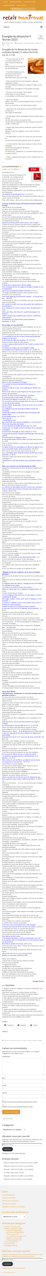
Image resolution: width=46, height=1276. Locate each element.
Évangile (34, 1040)
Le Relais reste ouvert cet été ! (14, 1172)
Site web (4, 1092)
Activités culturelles (10, 1226)
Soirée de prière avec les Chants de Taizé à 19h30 (21, 1163)
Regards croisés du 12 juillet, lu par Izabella (18, 1176)
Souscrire (7, 1149)
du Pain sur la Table (13, 1232)
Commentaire (6, 1056)
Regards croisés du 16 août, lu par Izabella (18, 1166)
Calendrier (7, 1243)
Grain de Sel (10, 1234)
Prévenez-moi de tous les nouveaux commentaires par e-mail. (19, 1102)
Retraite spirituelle (12, 1240)
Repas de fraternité (8, 1198)
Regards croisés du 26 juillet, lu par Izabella (18, 1169)
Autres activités (9, 1242)
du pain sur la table (12, 167)
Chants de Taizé (11, 1230)
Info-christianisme (8, 1195)
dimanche (18, 1040)
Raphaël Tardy (9, 43)
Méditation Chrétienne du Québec (13, 1207)
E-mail (4, 1085)
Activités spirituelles (29, 43)
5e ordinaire (6, 1040)
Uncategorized (9, 1245)
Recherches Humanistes (10, 1201)
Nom (4, 1078)
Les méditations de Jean (14, 1236)
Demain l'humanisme (9, 1204)
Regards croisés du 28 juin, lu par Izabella (18, 1179)
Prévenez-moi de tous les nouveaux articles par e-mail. (17, 1106)
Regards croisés (11, 1238)
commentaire (13, 1040)
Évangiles (39, 1040)
